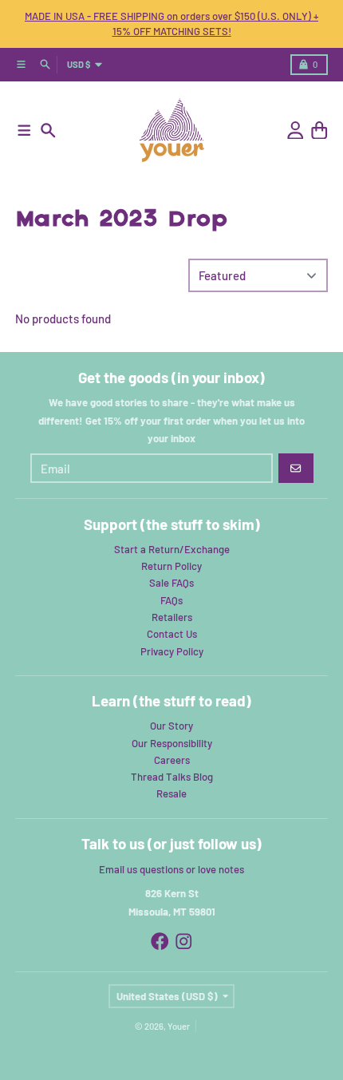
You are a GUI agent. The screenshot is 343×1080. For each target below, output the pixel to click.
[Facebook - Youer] (160, 941)
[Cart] (319, 130)
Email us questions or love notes (171, 869)
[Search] (48, 130)
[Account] (295, 130)
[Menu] (24, 130)
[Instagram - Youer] (184, 941)
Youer (179, 1026)
